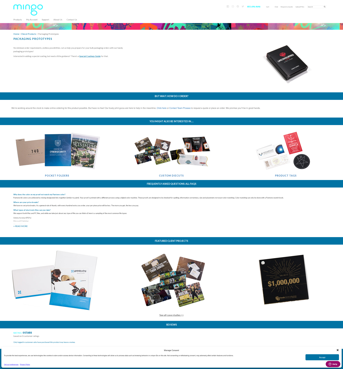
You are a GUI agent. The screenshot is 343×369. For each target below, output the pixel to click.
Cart (267, 7)
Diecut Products (28, 34)
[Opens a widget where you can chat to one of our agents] (333, 364)
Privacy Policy (25, 364)
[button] (337, 350)
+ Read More (20, 226)
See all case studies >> (171, 315)
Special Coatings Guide (89, 56)
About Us (57, 19)
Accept (322, 357)
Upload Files (299, 7)
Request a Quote (287, 7)
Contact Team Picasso (180, 108)
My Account (32, 19)
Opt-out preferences (11, 364)
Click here (161, 108)
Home (16, 34)
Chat (276, 7)
